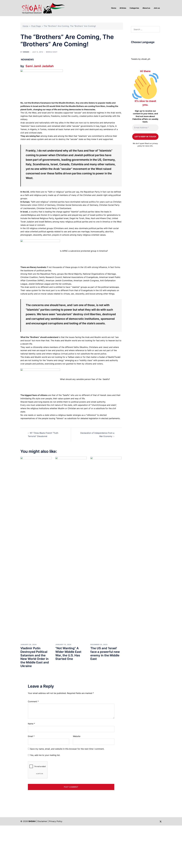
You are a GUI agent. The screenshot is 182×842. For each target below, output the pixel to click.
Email (31, 736)
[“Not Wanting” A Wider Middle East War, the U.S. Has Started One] (71, 549)
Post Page (36, 26)
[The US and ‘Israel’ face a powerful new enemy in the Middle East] (106, 549)
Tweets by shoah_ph (140, 59)
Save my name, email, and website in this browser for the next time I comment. (67, 749)
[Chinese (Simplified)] (134, 48)
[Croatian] (137, 48)
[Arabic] (132, 48)
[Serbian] (147, 48)
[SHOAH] (42, 8)
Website (76, 736)
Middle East (51, 52)
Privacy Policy (55, 821)
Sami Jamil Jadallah (40, 66)
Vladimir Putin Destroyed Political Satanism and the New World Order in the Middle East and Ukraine (34, 657)
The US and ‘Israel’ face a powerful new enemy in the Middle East (105, 653)
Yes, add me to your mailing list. (44, 755)
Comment (33, 701)
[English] (139, 48)
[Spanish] (149, 48)
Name (31, 723)
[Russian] (144, 48)
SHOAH (26, 52)
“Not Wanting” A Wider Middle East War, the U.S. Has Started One (68, 653)
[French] (142, 48)
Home (25, 26)
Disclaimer (42, 821)
